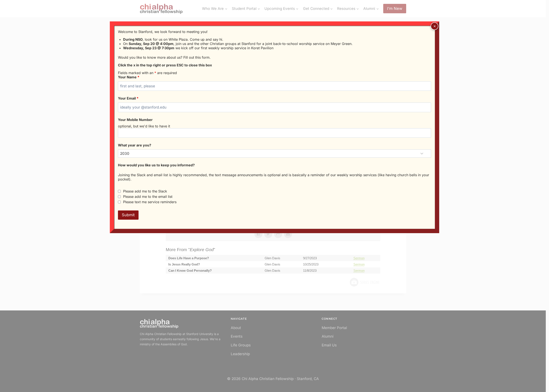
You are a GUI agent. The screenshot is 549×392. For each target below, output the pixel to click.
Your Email (128, 98)
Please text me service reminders (149, 202)
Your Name (128, 77)
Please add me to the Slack (145, 191)
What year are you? (134, 145)
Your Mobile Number (135, 120)
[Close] (434, 26)
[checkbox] (119, 191)
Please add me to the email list (147, 196)
